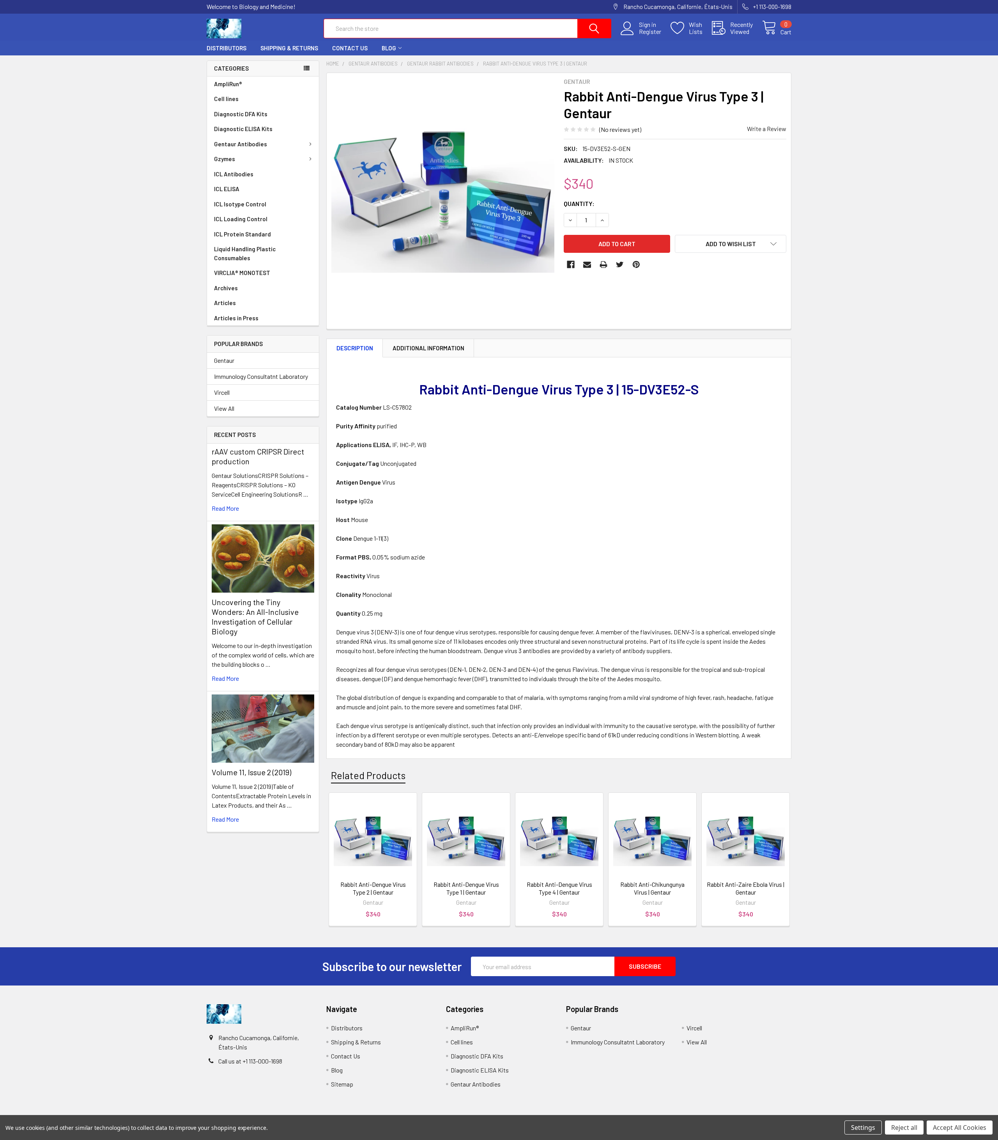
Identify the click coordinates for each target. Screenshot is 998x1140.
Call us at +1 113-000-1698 (250, 1061)
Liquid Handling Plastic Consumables (245, 253)
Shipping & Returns (289, 47)
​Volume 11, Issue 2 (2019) (251, 772)
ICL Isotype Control (240, 204)
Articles (225, 302)
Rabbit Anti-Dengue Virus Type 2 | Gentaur (373, 888)
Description (354, 348)
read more (225, 508)
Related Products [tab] (368, 775)
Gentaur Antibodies (240, 143)
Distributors (226, 47)
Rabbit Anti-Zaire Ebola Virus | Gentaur (745, 888)
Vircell (222, 392)
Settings (863, 1127)
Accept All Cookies (959, 1127)
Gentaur (224, 360)
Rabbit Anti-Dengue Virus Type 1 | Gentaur (466, 888)
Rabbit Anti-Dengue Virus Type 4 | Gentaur (559, 888)
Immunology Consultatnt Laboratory (261, 376)
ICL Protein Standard (242, 234)
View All (224, 408)
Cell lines (226, 98)
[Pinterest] (636, 264)
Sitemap (342, 1084)
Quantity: (579, 203)
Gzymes (224, 158)
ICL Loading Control (240, 218)
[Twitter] (620, 264)
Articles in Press (236, 317)
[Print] (603, 264)
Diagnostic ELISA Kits (243, 128)
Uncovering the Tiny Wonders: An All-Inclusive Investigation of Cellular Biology (255, 616)
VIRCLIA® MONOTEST (242, 272)
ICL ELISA (226, 188)
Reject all (904, 1127)
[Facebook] (571, 264)
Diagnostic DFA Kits (240, 113)
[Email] (587, 264)
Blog (389, 47)
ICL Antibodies (233, 174)
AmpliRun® (228, 83)
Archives (226, 287)
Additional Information (428, 348)
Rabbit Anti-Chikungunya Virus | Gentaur (652, 888)
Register (650, 31)
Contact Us (350, 47)
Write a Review (766, 128)
